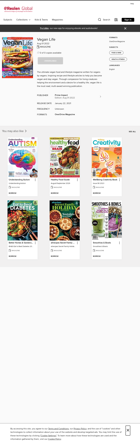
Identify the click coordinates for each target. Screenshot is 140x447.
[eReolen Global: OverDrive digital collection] (18, 9)
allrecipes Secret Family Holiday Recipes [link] (63, 243)
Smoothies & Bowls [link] (102, 243)
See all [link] (132, 131)
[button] (103, 20)
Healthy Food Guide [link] (60, 180)
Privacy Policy (80, 428)
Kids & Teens (41, 19)
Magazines (57, 19)
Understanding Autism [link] (19, 180)
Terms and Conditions (58, 428)
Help (132, 4)
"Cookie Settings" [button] (48, 435)
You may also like (13, 131)
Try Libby (44, 28)
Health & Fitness (118, 59)
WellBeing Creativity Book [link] (105, 180)
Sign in (128, 19)
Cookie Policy (54, 439)
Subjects (7, 19)
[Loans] (116, 20)
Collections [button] (22, 19)
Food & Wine (116, 53)
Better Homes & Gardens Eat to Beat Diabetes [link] (21, 243)
